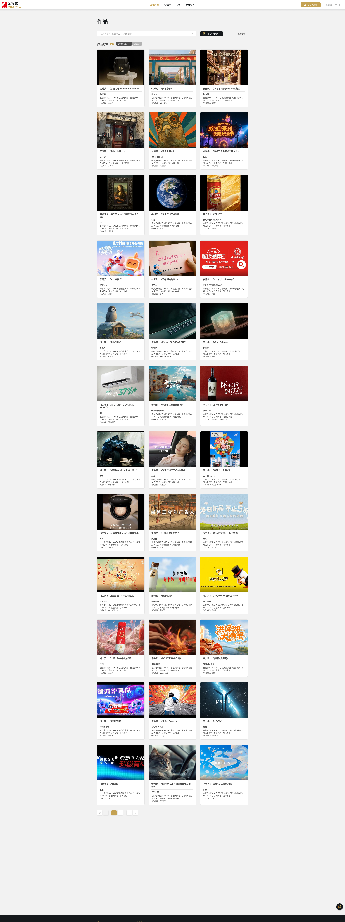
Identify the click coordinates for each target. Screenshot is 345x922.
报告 (178, 4)
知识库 (167, 4)
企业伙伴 (190, 4)
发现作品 (154, 4)
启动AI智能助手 (213, 33)
